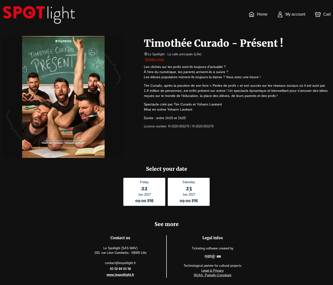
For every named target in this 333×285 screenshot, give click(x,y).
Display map (154, 59)
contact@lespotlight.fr (120, 263)
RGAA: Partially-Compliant (212, 275)
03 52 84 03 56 (120, 269)
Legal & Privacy (212, 270)
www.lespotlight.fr (120, 274)
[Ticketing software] (212, 257)
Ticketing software (205, 248)
